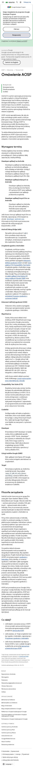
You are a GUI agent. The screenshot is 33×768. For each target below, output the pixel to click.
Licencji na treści (23, 656)
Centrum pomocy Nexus (8, 733)
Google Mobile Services (8, 738)
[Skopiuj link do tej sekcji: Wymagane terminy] (23, 147)
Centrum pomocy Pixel (8, 730)
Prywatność (25, 754)
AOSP (3, 70)
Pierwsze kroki (19, 70)
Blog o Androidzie (6, 705)
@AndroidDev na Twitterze (9, 702)
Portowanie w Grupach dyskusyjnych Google (14, 719)
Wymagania (5, 677)
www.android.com (6, 735)
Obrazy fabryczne (6, 686)
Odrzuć (16, 29)
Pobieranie (4, 680)
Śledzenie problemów (7, 744)
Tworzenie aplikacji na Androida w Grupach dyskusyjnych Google (14, 715)
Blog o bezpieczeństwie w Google (11, 708)
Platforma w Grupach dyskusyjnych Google (13, 711)
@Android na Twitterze (8, 700)
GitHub (3, 692)
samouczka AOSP (18, 631)
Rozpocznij (16, 35)
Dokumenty (10, 70)
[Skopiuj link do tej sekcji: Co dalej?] (13, 620)
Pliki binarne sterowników (8, 689)
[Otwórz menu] (3, 2)
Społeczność (15, 751)
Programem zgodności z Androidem (17, 638)
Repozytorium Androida (8, 674)
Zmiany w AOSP (21, 41)
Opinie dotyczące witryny (10, 757)
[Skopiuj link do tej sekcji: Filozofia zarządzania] (25, 492)
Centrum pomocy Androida (9, 727)
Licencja (17, 754)
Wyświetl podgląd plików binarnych (11, 683)
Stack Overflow (5, 741)
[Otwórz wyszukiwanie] (17, 2)
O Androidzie (5, 751)
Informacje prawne (8, 754)
